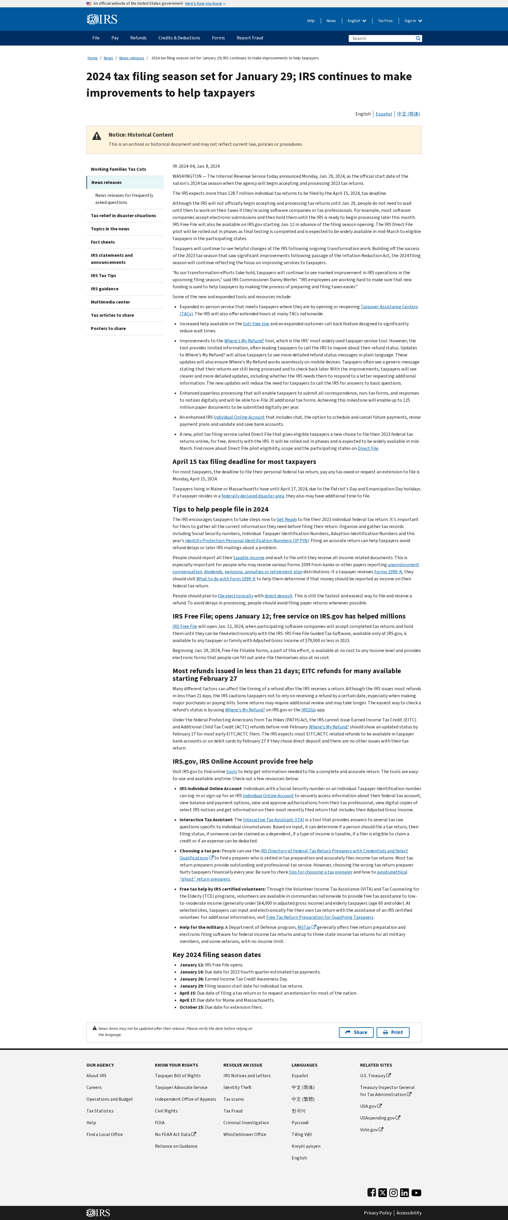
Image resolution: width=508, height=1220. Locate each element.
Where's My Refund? (244, 341)
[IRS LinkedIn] (404, 1191)
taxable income (249, 557)
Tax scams (233, 1099)
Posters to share (108, 328)
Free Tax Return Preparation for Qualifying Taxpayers (320, 917)
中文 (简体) (408, 114)
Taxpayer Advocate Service (181, 1087)
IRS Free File (185, 626)
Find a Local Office (104, 1134)
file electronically (235, 596)
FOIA (160, 1123)
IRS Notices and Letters (247, 1075)
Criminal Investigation (246, 1123)
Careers (94, 1087)
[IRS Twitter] (382, 1191)
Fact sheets (103, 242)
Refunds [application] (138, 38)
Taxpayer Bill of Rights (178, 1075)
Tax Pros (385, 21)
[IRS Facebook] (371, 1191)
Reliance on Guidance (176, 1146)
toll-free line (256, 324)
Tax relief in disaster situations (123, 215)
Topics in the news (110, 229)
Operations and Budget (109, 1099)
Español (384, 114)
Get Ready (287, 519)
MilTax (304, 927)
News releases (131, 58)
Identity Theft (237, 1087)
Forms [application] (218, 38)
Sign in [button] (411, 21)
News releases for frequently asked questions (124, 198)
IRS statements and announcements (112, 258)
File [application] (96, 38)
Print (397, 1032)
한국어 (299, 1111)
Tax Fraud (233, 1111)
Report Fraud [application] (250, 38)
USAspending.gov (377, 1118)
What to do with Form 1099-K (226, 579)
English (354, 21)
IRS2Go (308, 710)
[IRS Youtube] (416, 1191)
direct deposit (279, 596)
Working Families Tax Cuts (118, 169)
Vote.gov (369, 1130)
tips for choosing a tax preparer (320, 872)
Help (311, 21)
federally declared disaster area (252, 496)
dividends (213, 572)
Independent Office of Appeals (185, 1099)
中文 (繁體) (303, 1099)
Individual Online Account (239, 417)
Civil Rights (166, 1111)
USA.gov (368, 1106)
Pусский (300, 1123)
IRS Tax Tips (103, 275)
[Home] (102, 17)
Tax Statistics (100, 1111)
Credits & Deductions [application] (179, 38)
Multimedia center (110, 302)
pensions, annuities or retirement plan (264, 572)
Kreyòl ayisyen (306, 1146)
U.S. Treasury (372, 1075)
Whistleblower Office (244, 1134)
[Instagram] (393, 1191)
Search (418, 38)
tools (231, 771)
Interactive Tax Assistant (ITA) (273, 820)
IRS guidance (104, 289)
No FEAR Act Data (172, 1134)
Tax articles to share (112, 315)
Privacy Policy (378, 1213)
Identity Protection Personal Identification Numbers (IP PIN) (247, 540)
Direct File (368, 448)
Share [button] (360, 1032)
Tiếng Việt (302, 1134)
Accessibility (409, 1213)
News (331, 21)
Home (93, 58)
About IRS (96, 1075)
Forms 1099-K (388, 572)
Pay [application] (114, 38)
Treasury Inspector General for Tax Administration (387, 1090)
